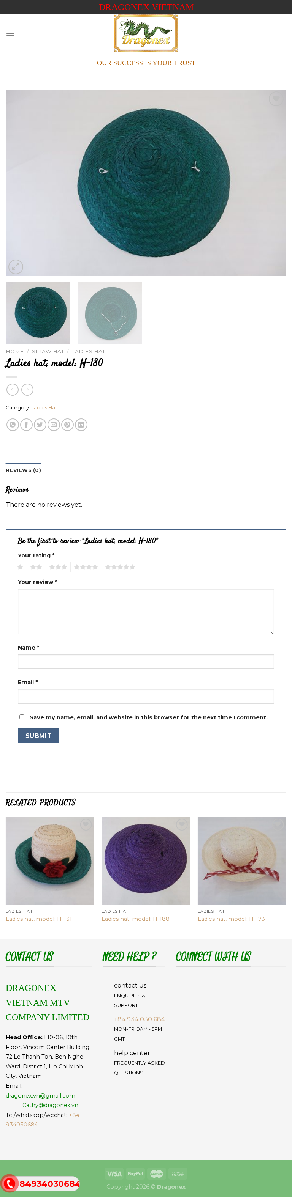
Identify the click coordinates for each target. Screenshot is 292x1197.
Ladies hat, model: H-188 (136, 918)
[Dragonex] (146, 33)
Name (28, 647)
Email (28, 682)
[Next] (271, 182)
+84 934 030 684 (139, 1019)
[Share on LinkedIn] (81, 424)
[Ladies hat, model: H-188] (146, 861)
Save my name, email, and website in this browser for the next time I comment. (149, 717)
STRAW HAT (48, 351)
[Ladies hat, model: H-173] (242, 861)
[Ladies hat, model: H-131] (50, 861)
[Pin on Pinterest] (67, 424)
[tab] (23, 470)
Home (15, 351)
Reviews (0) (23, 470)
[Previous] (21, 182)
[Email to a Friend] (54, 424)
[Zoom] (15, 267)
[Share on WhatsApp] (12, 424)
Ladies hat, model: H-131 (39, 918)
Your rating (36, 555)
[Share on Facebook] (26, 424)
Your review (37, 582)
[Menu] (10, 33)
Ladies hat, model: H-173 (231, 918)
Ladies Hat (88, 351)
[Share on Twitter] (40, 424)
